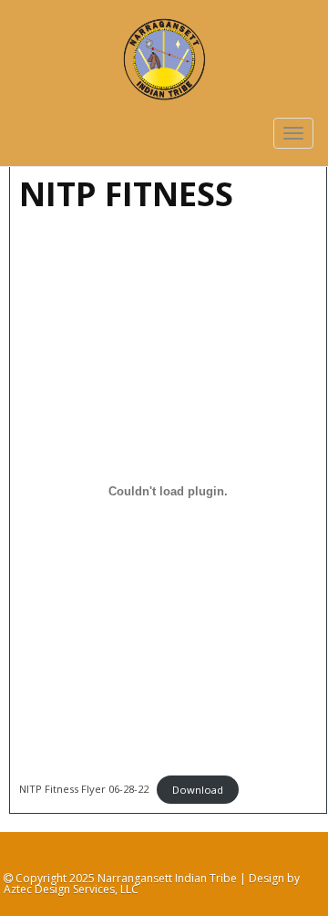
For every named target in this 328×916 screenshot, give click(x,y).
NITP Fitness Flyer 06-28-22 (84, 789)
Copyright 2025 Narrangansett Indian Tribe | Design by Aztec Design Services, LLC (152, 883)
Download (197, 789)
